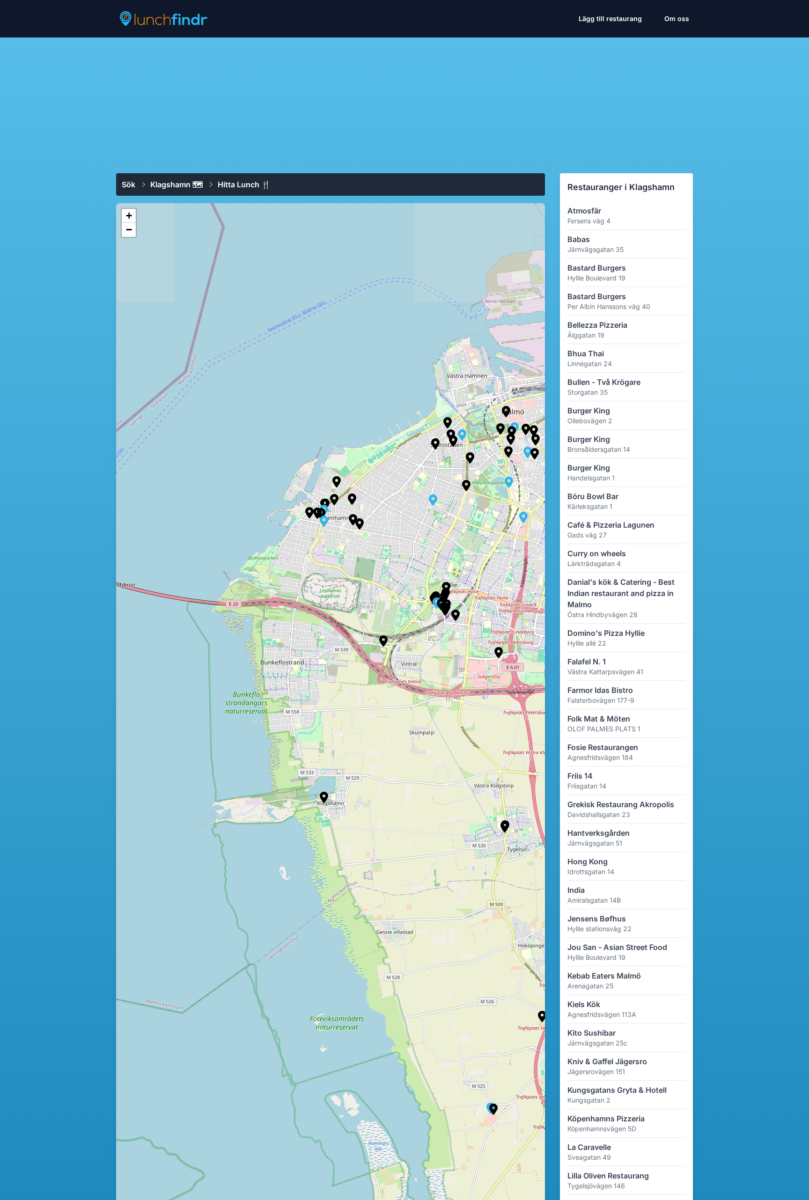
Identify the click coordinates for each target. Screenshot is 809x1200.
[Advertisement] (404, 101)
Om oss (676, 18)
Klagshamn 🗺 (176, 184)
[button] (500, 428)
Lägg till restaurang (610, 18)
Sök (128, 184)
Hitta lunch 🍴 (244, 184)
